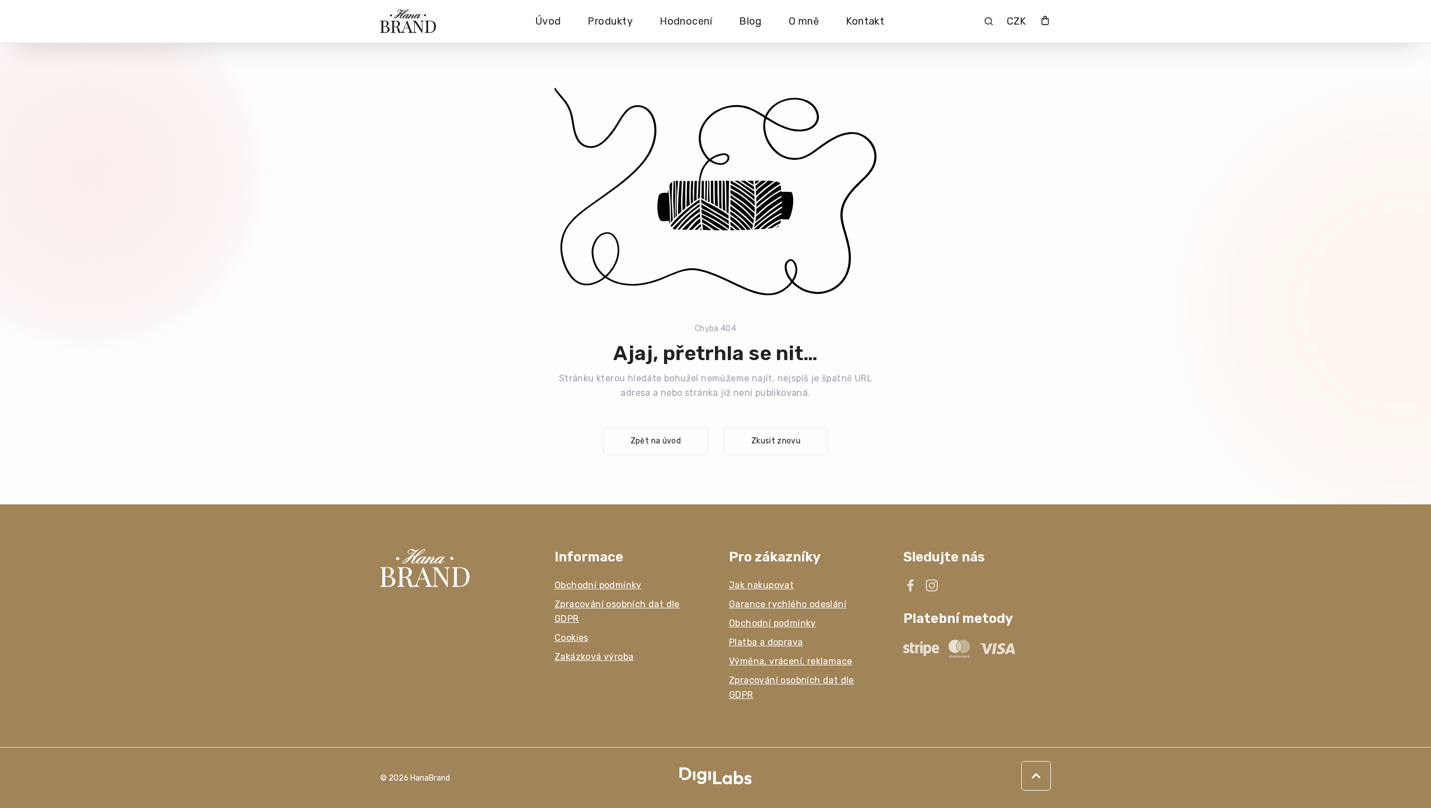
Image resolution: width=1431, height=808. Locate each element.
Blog (750, 21)
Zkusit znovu (775, 441)
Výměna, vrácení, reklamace (790, 661)
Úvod (548, 21)
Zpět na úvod (656, 441)
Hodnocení (686, 21)
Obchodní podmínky (598, 585)
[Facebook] (910, 585)
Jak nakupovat (761, 585)
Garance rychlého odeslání (787, 604)
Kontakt (865, 21)
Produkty (610, 21)
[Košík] (1045, 21)
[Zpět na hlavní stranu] (454, 568)
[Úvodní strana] (408, 22)
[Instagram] (932, 585)
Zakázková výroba (594, 656)
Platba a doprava (766, 642)
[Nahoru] (1036, 776)
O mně (804, 21)
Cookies (572, 637)
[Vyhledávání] (988, 21)
